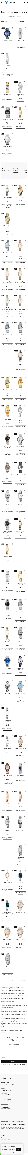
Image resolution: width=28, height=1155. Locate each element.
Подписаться (14, 1061)
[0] (23, 2)
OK (19, 1149)
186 (20, 980)
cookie (3, 1149)
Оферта (3, 1135)
